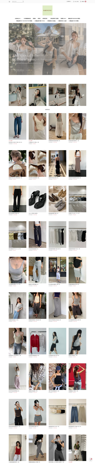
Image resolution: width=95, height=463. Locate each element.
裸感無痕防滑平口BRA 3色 (54, 426)
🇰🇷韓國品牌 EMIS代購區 (74, 20)
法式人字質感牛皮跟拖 (33, 213)
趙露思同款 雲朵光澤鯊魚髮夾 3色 (15, 177)
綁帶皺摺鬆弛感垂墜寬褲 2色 (54, 140)
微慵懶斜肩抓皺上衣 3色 (13, 319)
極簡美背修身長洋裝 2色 (53, 177)
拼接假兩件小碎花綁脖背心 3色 (15, 355)
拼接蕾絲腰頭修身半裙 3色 (74, 284)
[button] (10, 49)
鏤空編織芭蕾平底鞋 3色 (53, 213)
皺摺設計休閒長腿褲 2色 (33, 284)
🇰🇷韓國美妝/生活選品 (51, 20)
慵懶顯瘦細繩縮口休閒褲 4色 (34, 462)
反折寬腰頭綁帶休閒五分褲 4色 (75, 319)
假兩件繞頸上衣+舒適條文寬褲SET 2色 (56, 462)
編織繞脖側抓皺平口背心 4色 (74, 248)
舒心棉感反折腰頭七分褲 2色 (54, 284)
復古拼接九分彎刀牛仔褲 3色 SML (15, 142)
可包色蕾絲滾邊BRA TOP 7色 (14, 284)
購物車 (84, 1)
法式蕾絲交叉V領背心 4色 (34, 142)
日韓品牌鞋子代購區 (54, 18)
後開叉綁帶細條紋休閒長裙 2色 (55, 319)
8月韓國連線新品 (27, 18)
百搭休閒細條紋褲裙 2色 (33, 426)
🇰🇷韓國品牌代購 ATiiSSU (39, 20)
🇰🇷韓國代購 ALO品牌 (62, 20)
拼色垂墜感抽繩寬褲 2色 (33, 248)
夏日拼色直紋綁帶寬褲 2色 (14, 390)
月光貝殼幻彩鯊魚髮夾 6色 (34, 177)
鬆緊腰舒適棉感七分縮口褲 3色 (35, 319)
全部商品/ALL (18, 18)
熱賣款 (34, 18)
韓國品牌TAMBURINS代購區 (74, 18)
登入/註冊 (77, 1)
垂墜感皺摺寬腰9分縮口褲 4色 (55, 248)
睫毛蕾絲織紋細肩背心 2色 (74, 140)
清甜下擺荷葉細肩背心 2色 (54, 390)
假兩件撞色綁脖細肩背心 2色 (14, 426)
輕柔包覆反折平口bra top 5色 (15, 248)
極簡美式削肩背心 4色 (73, 355)
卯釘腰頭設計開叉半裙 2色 (54, 355)
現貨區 (39, 18)
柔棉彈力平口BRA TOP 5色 (74, 213)
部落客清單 (45, 18)
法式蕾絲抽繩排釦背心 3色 (14, 462)
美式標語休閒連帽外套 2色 (34, 355)
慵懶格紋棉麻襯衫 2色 (33, 390)
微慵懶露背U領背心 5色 (73, 390)
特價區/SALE (63, 18)
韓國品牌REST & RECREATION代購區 (24, 20)
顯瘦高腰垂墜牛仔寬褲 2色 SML (75, 426)
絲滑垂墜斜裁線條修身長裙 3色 (75, 177)
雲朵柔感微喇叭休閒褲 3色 (14, 213)
